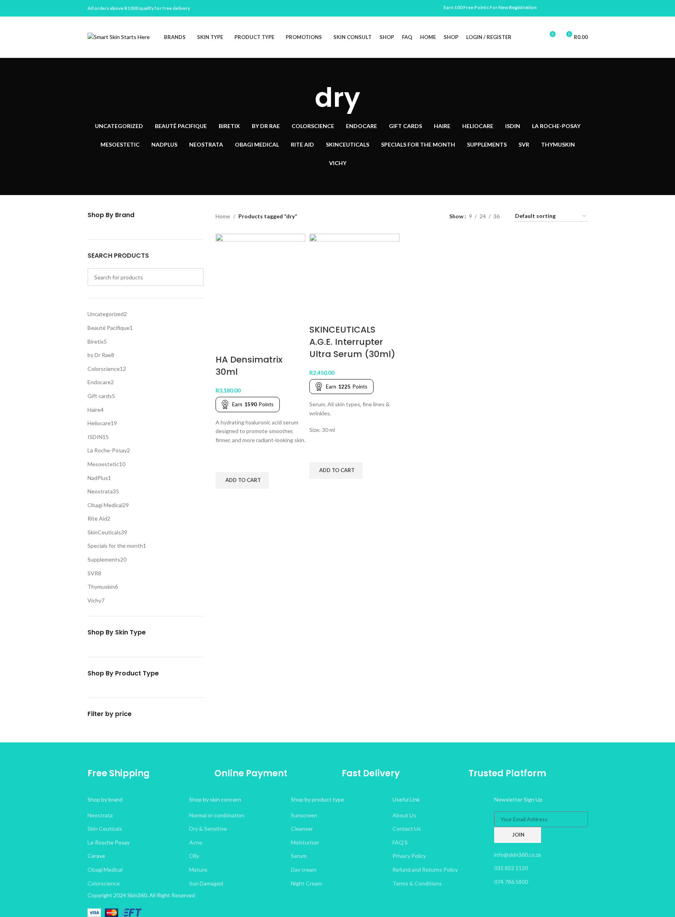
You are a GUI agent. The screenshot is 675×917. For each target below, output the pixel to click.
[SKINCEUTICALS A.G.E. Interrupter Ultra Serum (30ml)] (354, 278)
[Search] (535, 37)
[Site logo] (118, 36)
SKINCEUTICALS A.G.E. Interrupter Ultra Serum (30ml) (352, 342)
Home (223, 216)
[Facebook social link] (573, 8)
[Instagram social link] (583, 8)
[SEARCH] (195, 277)
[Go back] (305, 98)
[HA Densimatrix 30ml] (261, 293)
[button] (242, 480)
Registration (507, 7)
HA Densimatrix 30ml (249, 365)
